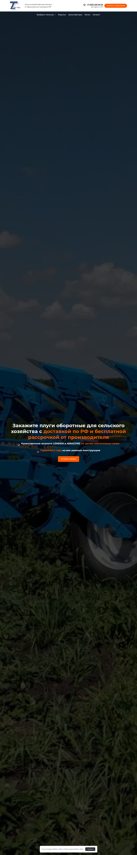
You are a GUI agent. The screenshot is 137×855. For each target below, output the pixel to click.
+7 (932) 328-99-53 (95, 5)
